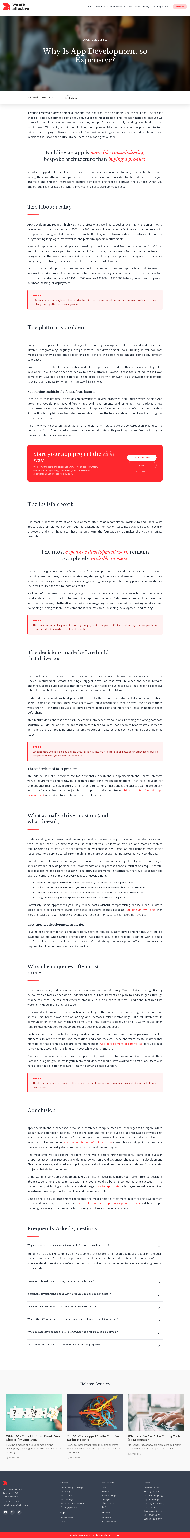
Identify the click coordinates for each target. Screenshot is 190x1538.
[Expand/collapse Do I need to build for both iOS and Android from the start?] (160, 1308)
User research (150, 1507)
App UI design (67, 1499)
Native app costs (108, 1186)
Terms (63, 1521)
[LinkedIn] (5, 1512)
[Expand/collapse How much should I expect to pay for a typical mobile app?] (160, 1283)
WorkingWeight (109, 1495)
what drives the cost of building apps (88, 1142)
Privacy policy (66, 1518)
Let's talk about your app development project (109, 1203)
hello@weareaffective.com (15, 1505)
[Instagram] (12, 1512)
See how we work (141, 457)
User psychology (152, 1515)
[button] (102, 6)
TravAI (105, 1487)
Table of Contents (38, 97)
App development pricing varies (121, 1044)
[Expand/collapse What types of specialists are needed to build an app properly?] (160, 1346)
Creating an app (151, 1487)
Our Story (106, 1518)
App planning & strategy (71, 1487)
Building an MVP (151, 1491)
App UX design (67, 1495)
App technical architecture (72, 1503)
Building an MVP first (140, 909)
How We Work (109, 1521)
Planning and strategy (154, 1503)
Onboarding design (153, 1511)
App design (65, 1491)
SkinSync (106, 1499)
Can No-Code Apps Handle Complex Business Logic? (93, 1438)
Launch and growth (153, 1519)
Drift (104, 1507)
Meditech (106, 1491)
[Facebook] (19, 1512)
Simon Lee (14, 1457)
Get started (142, 465)
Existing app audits (69, 1507)
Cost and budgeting (153, 1495)
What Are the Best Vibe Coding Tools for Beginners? (154, 1438)
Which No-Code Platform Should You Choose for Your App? (33, 1438)
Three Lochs (108, 1503)
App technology (151, 1499)
